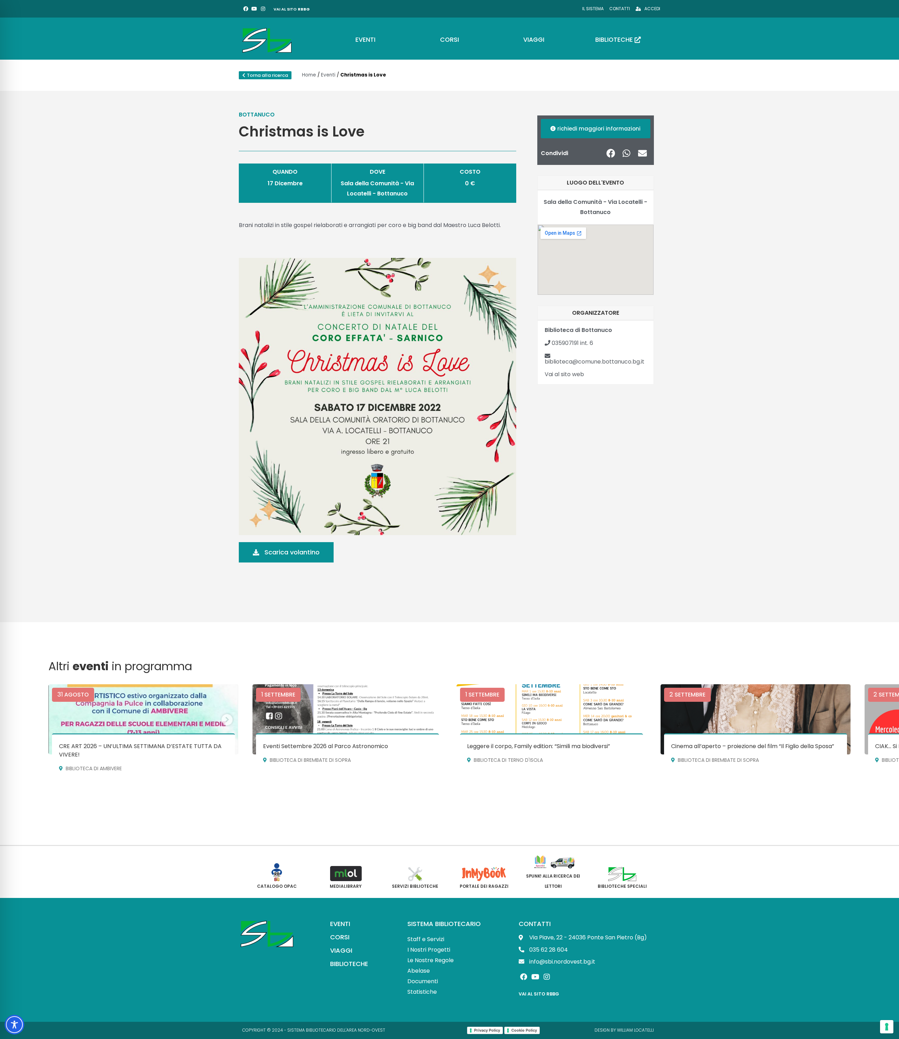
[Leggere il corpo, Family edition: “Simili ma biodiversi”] (552, 719)
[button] (611, 153)
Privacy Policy (487, 1030)
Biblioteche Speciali (622, 886)
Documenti (422, 981)
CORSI (339, 937)
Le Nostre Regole (430, 960)
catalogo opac (277, 886)
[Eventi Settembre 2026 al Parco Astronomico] (347, 719)
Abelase (418, 971)
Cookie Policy (524, 1030)
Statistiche (422, 992)
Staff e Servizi (425, 939)
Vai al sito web (564, 374)
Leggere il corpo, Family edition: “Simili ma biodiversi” (538, 746)
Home (309, 75)
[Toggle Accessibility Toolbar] (14, 1024)
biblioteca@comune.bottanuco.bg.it (594, 362)
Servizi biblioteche (415, 886)
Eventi (328, 75)
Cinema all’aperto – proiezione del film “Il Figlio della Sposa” (752, 746)
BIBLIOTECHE (349, 963)
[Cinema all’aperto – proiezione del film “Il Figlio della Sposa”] (756, 719)
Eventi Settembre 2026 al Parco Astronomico (325, 746)
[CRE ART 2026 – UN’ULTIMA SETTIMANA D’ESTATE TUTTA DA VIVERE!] (143, 719)
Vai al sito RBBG (539, 994)
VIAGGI (341, 950)
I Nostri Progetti (428, 950)
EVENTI (340, 923)
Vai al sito (292, 9)
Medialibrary (346, 886)
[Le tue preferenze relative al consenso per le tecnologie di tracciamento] (886, 1026)
